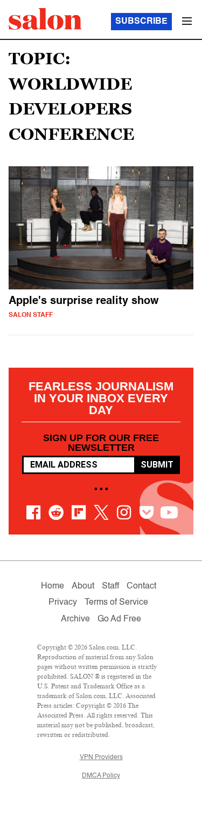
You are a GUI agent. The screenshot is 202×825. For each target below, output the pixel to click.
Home (52, 586)
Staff (110, 586)
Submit (157, 464)
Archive (75, 619)
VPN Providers (101, 757)
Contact (141, 586)
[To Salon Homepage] (45, 19)
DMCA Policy (101, 776)
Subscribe (141, 21)
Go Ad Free (119, 619)
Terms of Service (116, 602)
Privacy (62, 602)
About (83, 586)
